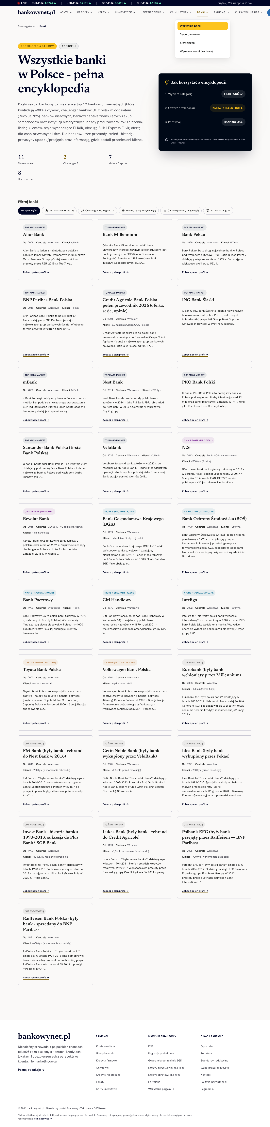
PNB (150, 1046)
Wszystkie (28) (29, 210)
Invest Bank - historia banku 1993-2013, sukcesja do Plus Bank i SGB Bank (50, 837)
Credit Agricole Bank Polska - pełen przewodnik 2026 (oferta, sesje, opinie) (133, 305)
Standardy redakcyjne (214, 1060)
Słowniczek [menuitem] (187, 43)
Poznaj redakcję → (31, 1070)
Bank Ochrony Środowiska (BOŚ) (214, 519)
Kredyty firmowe (106, 1060)
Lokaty (100, 1082)
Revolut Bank (36, 519)
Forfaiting (154, 1082)
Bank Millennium (120, 235)
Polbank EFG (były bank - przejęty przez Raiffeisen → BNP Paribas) (213, 837)
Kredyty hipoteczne (108, 1074)
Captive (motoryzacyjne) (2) (181, 211)
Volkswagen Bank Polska (127, 670)
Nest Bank (113, 382)
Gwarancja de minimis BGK (165, 1060)
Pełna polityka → (43, 1118)
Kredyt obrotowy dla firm (164, 1074)
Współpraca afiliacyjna (215, 1067)
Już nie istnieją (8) (218, 211)
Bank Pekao (193, 235)
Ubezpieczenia (105, 1053)
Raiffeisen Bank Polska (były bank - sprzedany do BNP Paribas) (50, 924)
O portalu (207, 1046)
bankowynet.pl (36, 12)
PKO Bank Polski (198, 382)
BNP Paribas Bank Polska (47, 300)
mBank (30, 382)
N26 (186, 448)
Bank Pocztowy (38, 600)
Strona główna (26, 26)
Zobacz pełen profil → (36, 272)
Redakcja (206, 1053)
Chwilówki (102, 1067)
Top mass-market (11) (59, 211)
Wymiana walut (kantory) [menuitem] (196, 51)
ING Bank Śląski (198, 300)
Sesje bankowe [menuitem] (190, 34)
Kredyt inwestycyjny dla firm (166, 1067)
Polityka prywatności (214, 1082)
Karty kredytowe (106, 1089)
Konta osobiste (105, 1046)
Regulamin (207, 1089)
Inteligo (189, 600)
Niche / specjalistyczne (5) (139, 211)
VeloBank (112, 448)
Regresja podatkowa (161, 1053)
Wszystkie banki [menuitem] (190, 26)
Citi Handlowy (117, 600)
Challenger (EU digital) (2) (97, 211)
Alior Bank (33, 235)
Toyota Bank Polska (42, 670)
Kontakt (206, 1074)
